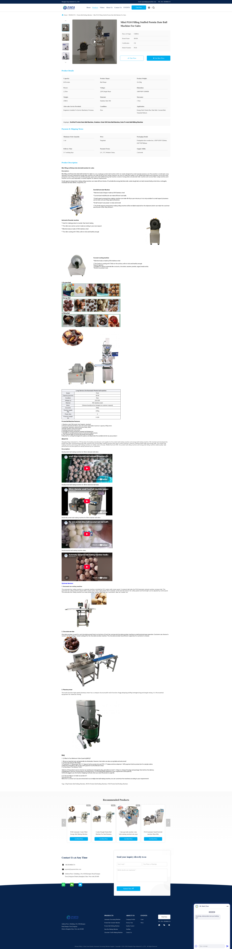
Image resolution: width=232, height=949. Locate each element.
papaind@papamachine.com (73, 869)
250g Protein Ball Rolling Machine (75, 784)
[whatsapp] (66, 886)
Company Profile (130, 919)
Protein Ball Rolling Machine (84, 15)
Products (95, 7)
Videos (102, 7)
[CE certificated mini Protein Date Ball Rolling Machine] (153, 816)
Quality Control (130, 926)
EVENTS (127, 7)
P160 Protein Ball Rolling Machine (118, 784)
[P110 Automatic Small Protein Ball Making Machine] (128, 816)
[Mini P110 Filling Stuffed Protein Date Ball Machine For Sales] (94, 42)
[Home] (69, 7)
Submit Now (127, 889)
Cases (142, 919)
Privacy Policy (78, 946)
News (142, 922)
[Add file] (196, 946)
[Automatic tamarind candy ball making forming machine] (103, 816)
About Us (109, 7)
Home (89, 7)
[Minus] (227, 906)
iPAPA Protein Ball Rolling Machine (96, 784)
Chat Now (139, 7)
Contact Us (118, 7)
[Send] (227, 946)
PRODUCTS (72, 15)
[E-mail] (82, 886)
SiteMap (128, 929)
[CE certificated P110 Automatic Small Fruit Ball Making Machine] (79, 816)
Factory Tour (129, 922)
